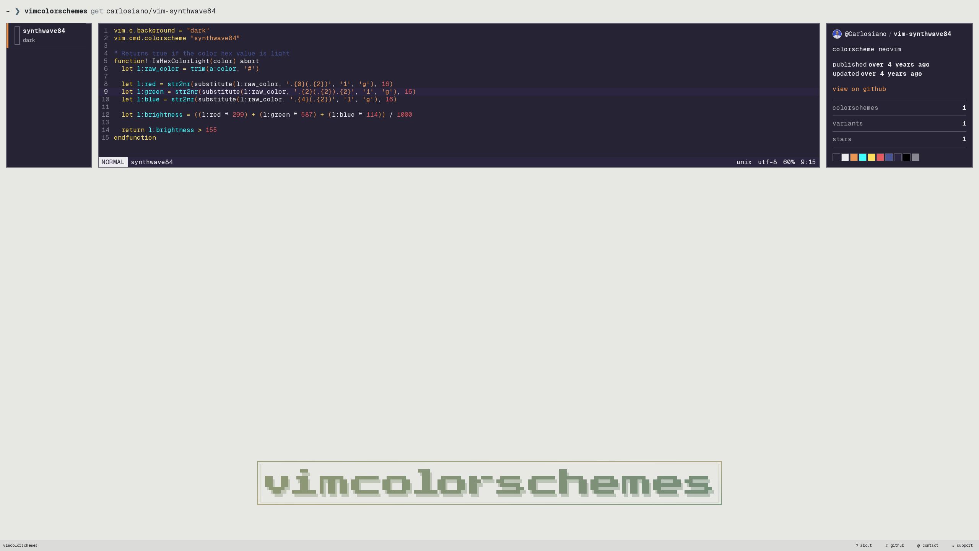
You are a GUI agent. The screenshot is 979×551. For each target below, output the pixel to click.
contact (928, 545)
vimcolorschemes (20, 545)
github (894, 545)
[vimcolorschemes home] (489, 483)
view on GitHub (859, 89)
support (962, 545)
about (863, 545)
